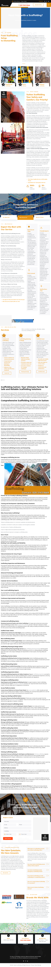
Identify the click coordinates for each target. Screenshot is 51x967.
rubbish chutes (31, 778)
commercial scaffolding (23, 624)
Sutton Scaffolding (18, 965)
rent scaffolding (11, 642)
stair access (13, 763)
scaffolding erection (11, 659)
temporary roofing (14, 699)
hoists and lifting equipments (22, 787)
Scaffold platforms (31, 770)
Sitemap (39, 965)
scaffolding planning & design (33, 648)
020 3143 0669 (25, 5)
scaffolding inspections (38, 674)
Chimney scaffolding (39, 754)
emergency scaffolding (18, 683)
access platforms (33, 690)
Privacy (32, 965)
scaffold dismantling (12, 667)
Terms (36, 965)
